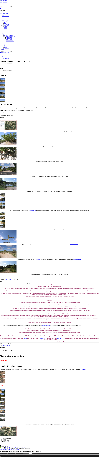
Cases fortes (6, 21)
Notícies (3, 33)
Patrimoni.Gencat (10, 112)
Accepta (30, 453)
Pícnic (27, 447)
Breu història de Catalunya (8, 35)
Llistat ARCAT (6, 48)
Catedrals (5, 27)
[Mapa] (0, 8)
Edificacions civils (5, 20)
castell (3, 57)
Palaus (5, 22)
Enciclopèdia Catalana (46, 325)
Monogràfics (6, 43)
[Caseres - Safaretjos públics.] (8, 159)
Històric (3, 49)
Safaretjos (29, 447)
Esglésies (5, 29)
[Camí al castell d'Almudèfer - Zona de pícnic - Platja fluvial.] (2, 223)
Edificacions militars (5, 16)
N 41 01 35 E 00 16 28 (8, 279)
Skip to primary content (4, 13)
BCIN (5, 113)
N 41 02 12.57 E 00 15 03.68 (52, 131)
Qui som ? (5, 45)
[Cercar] (11, 6)
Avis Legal (6, 47)
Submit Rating (9, 63)
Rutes (3, 32)
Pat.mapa (9, 283)
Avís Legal (7, 449)
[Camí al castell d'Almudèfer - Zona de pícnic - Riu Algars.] (2, 227)
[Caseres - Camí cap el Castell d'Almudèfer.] (8, 242)
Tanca (1, 456)
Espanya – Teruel (9, 39)
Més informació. (26, 453)
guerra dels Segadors (43, 338)
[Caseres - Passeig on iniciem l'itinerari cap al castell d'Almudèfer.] (8, 144)
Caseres (3, 56)
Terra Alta (3, 55)
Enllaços (5, 46)
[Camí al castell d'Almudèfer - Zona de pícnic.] (2, 215)
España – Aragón (9, 37)
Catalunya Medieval (3, 2)
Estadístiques (6, 44)
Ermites (5, 28)
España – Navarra (9, 38)
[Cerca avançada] (0, 7)
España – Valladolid (9, 40)
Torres (5, 19)
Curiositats (23, 447)
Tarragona (33, 447)
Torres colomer (6, 24)
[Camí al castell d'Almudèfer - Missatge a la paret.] (2, 374)
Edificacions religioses (5, 25)
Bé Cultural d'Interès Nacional (10, 447)
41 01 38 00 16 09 (83, 369)
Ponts (5, 23)
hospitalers (25, 338)
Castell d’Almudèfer (5, 58)
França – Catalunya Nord (10, 41)
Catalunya (20, 447)
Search (1, 5)
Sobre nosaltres (2, 449)
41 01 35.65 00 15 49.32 (32, 210)
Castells (5, 17)
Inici (3, 15)
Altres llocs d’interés (5, 31)
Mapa (3, 54)
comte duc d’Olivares (60, 338)
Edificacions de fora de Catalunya (9, 36)
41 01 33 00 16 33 (37, 259)
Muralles (5, 18)
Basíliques (5, 26)
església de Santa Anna (74, 244)
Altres (3, 34)
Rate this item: (2, 63)
